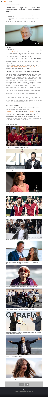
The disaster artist (32, 111)
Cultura (21, 384)
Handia (26, 113)
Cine (27, 384)
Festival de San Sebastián (12, 51)
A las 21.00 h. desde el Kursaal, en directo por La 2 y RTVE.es (24, 66)
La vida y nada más (10, 111)
